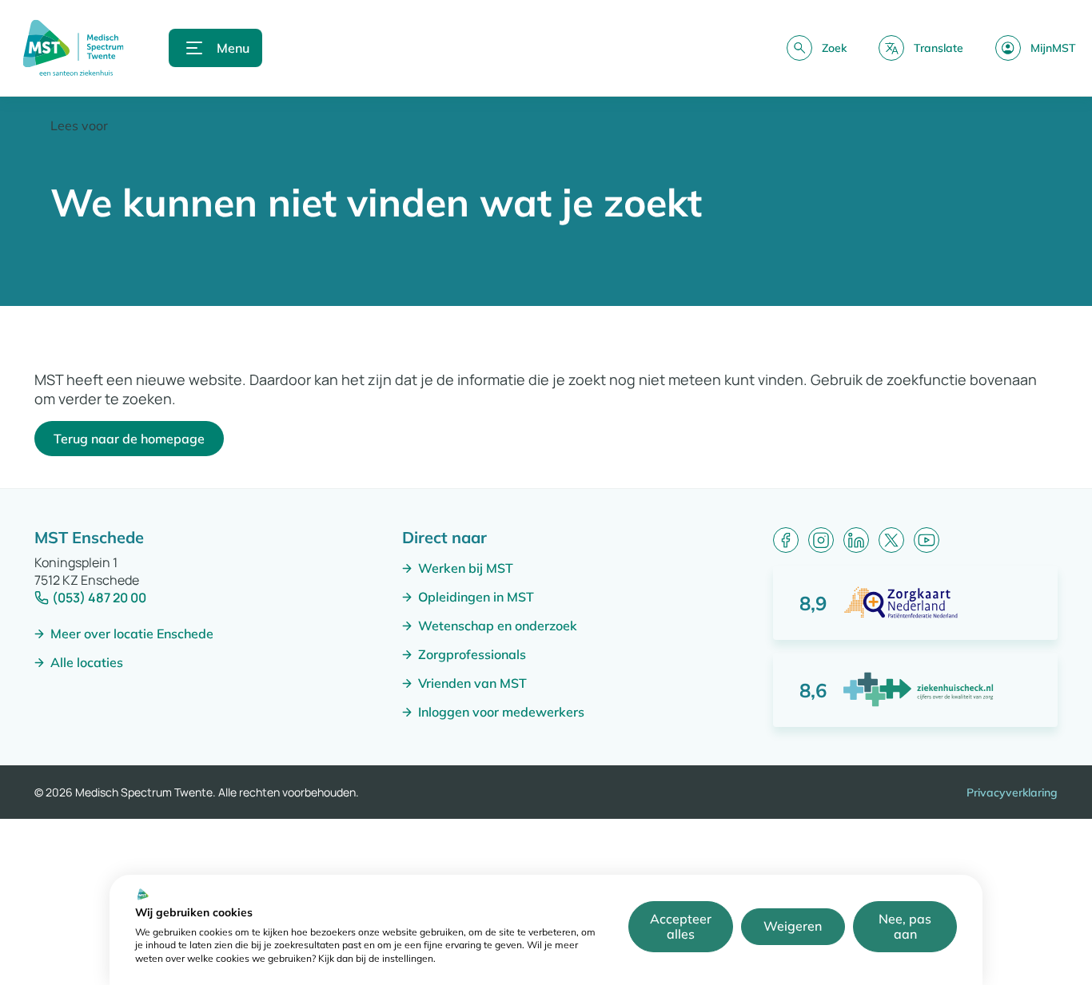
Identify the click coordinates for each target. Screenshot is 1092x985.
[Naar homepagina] (73, 48)
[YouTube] (926, 540)
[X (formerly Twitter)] (891, 540)
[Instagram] (821, 540)
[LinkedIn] (856, 540)
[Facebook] (786, 540)
